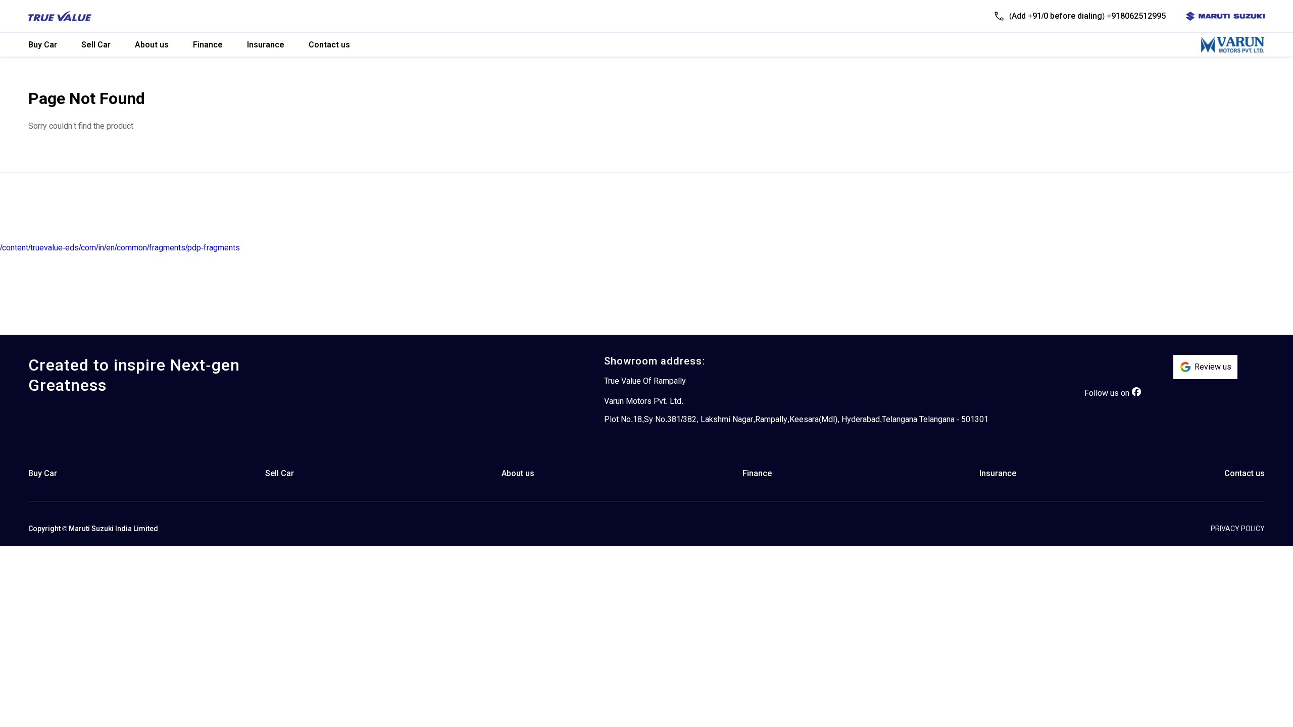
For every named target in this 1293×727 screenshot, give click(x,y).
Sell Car (96, 44)
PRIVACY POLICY (1238, 529)
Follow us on (1106, 393)
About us (152, 44)
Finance (208, 44)
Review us (1213, 367)
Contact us (329, 44)
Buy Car (42, 44)
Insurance (265, 44)
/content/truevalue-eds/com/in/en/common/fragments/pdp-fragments (120, 247)
